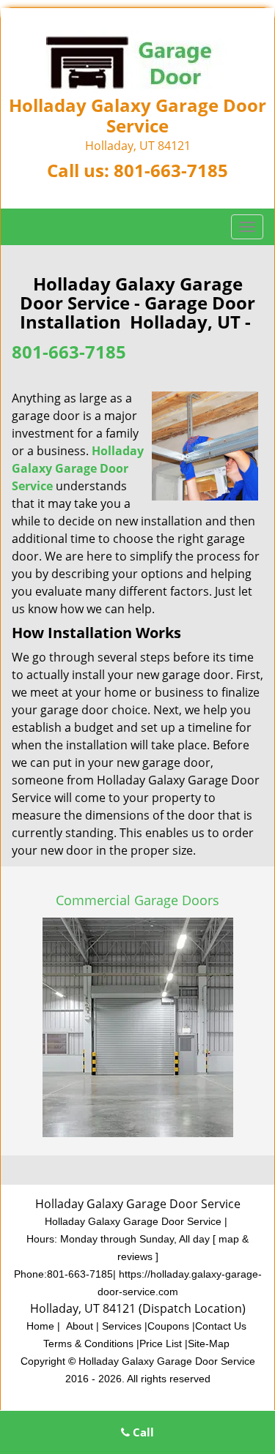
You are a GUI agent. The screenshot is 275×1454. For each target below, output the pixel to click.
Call (142, 1432)
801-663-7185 (171, 170)
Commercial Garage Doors (137, 900)
